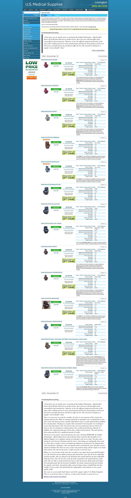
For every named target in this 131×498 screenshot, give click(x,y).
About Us (31, 9)
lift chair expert (92, 26)
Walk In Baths (26, 55)
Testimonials (43, 9)
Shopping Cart (91, 9)
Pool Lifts (25, 43)
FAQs (36, 9)
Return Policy (57, 9)
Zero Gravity (26, 34)
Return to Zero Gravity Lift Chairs (55, 476)
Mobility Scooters (27, 41)
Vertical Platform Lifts (28, 53)
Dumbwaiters (26, 23)
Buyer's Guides (79, 9)
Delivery (50, 9)
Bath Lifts (25, 20)
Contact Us (64, 9)
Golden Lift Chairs (28, 36)
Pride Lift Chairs (27, 38)
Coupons (71, 9)
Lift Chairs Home (28, 27)
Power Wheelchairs (28, 45)
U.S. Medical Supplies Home (30, 18)
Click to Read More (98, 50)
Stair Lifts (25, 50)
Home (25, 9)
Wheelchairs (26, 57)
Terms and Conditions (65, 487)
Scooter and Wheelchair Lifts (30, 48)
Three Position (27, 29)
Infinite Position (27, 32)
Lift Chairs (25, 25)
